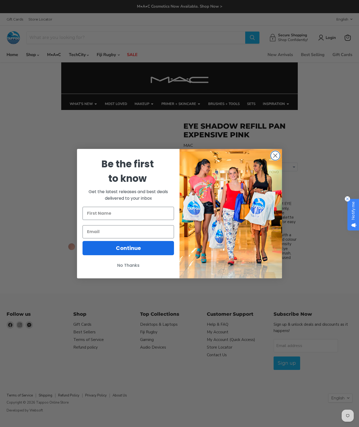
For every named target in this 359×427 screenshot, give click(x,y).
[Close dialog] (275, 155)
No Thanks (128, 265)
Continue (128, 248)
